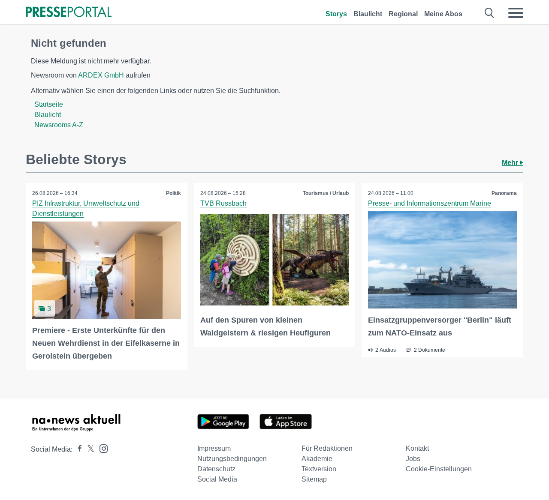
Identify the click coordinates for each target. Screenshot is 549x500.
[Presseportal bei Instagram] (101, 448)
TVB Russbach (223, 203)
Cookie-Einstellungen (439, 469)
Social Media (217, 479)
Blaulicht (367, 14)
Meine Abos (443, 14)
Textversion (319, 469)
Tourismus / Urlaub (326, 193)
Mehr (511, 162)
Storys (336, 14)
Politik (173, 193)
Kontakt (417, 448)
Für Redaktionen (327, 448)
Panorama (504, 193)
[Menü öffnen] (515, 13)
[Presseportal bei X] (88, 449)
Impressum (214, 448)
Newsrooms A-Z (58, 125)
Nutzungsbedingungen (232, 458)
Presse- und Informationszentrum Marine (429, 203)
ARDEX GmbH (101, 75)
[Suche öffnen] (489, 13)
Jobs (413, 458)
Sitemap (314, 479)
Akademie (317, 458)
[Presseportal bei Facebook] (77, 449)
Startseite (48, 104)
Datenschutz (216, 469)
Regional (403, 14)
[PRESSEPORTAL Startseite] (69, 12)
